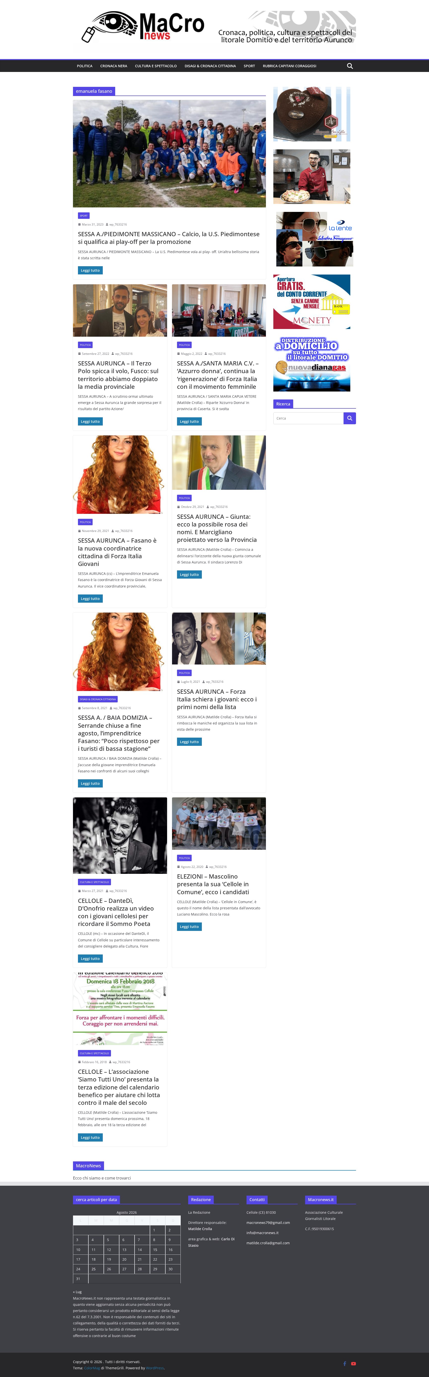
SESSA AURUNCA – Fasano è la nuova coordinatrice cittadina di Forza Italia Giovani (117, 552)
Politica (84, 66)
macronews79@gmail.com (268, 1222)
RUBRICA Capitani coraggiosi (289, 66)
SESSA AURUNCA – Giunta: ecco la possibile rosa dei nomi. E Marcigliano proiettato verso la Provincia (217, 528)
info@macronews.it (263, 1232)
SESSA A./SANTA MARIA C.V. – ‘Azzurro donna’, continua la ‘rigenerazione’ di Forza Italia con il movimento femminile (218, 375)
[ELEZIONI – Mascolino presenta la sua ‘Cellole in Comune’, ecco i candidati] (219, 823)
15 (155, 1249)
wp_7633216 (118, 224)
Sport (249, 66)
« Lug (77, 1291)
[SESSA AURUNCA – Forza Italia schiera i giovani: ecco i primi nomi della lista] (219, 639)
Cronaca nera (113, 66)
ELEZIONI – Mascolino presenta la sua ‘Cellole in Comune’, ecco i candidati (213, 884)
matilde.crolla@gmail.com (268, 1243)
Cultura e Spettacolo (156, 66)
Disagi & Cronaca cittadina (210, 66)
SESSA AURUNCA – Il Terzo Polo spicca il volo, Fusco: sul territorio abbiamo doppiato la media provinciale (118, 375)
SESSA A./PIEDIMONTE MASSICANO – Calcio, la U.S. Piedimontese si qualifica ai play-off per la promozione (169, 238)
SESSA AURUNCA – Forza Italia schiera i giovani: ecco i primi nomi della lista (217, 699)
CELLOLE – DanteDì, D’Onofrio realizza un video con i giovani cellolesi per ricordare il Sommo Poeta (116, 912)
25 (94, 1269)
